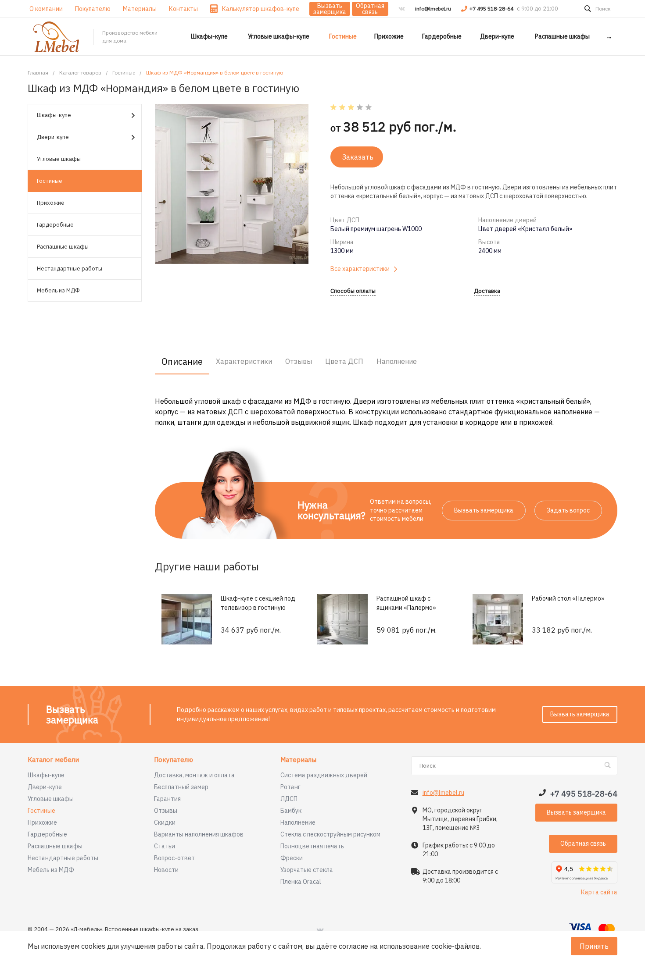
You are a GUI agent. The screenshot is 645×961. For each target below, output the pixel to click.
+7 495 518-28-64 (492, 8)
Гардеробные (55, 224)
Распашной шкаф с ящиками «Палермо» (406, 603)
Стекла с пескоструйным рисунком (330, 834)
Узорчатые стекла (306, 870)
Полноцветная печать (312, 846)
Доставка (487, 291)
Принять (594, 946)
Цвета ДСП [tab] (344, 361)
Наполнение (297, 822)
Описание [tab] (182, 361)
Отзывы (165, 811)
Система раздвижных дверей (323, 775)
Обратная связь (370, 9)
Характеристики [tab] (244, 361)
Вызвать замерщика (329, 9)
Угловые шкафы (59, 159)
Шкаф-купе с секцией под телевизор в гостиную (258, 603)
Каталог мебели (53, 760)
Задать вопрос (568, 510)
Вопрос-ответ (174, 858)
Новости (166, 870)
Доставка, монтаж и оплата (194, 775)
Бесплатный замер (181, 787)
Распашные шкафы (63, 246)
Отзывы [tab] (298, 361)
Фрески (291, 858)
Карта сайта (599, 892)
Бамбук (290, 811)
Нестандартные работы (69, 268)
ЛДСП (288, 799)
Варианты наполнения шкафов (199, 834)
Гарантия (167, 799)
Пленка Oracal (300, 882)
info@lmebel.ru (433, 8)
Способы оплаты (353, 291)
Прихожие (50, 202)
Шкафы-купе (54, 115)
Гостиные (49, 181)
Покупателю (173, 760)
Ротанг (290, 787)
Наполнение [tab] (396, 361)
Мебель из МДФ (58, 290)
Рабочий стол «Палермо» (568, 598)
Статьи (164, 846)
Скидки (165, 822)
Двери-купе (53, 137)
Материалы (298, 760)
